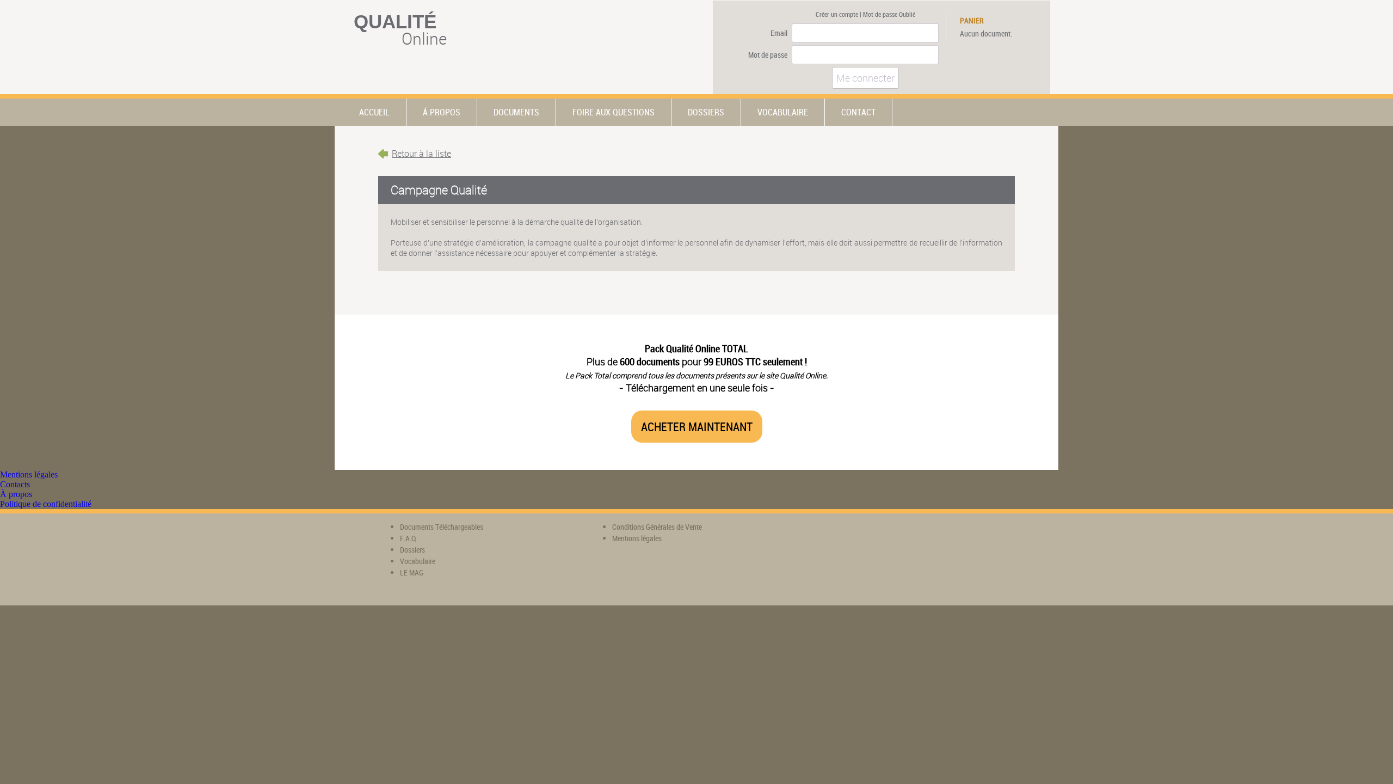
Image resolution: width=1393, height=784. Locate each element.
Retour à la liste (421, 154)
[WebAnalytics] (824, 535)
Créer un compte (837, 14)
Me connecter (865, 77)
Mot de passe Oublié (889, 14)
